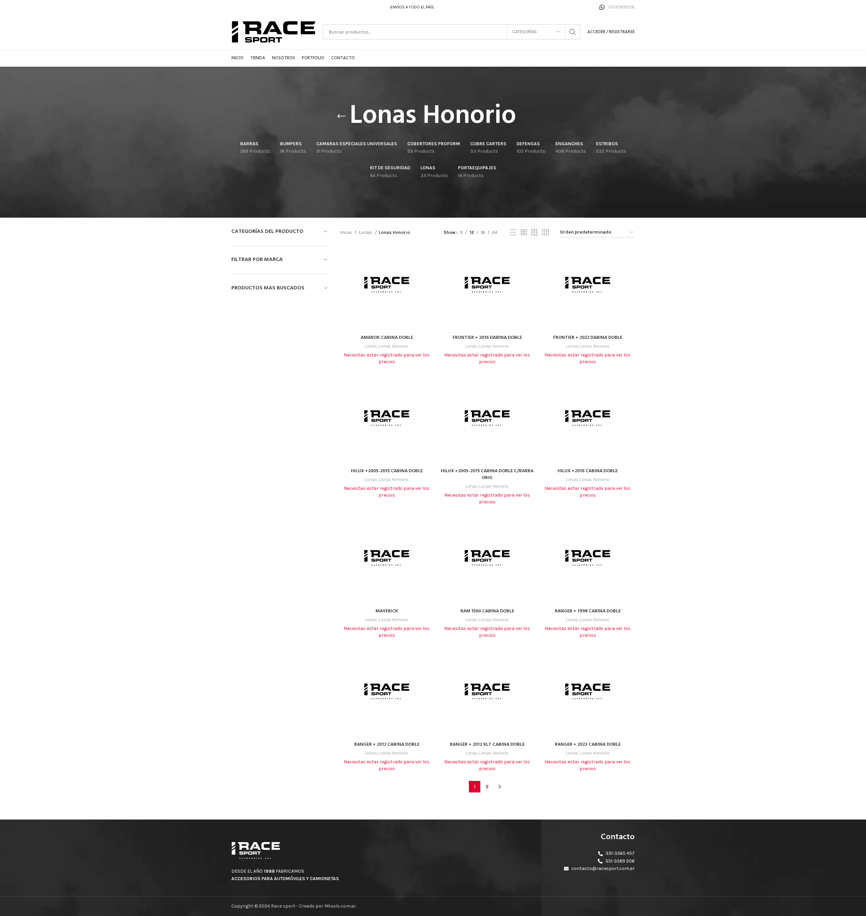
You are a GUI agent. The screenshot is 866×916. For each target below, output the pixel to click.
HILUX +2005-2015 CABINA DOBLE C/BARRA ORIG (487, 474)
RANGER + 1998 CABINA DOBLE (588, 611)
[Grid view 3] (534, 232)
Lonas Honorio (393, 346)
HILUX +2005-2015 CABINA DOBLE (387, 471)
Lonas (366, 232)
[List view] (513, 232)
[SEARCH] (572, 32)
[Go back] (341, 116)
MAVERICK (386, 611)
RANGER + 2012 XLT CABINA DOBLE (487, 744)
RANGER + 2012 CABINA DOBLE (386, 744)
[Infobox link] (617, 7)
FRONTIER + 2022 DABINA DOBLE (587, 338)
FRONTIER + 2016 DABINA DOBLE (487, 338)
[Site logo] (273, 31)
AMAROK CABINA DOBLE (387, 338)
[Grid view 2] (524, 232)
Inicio (346, 232)
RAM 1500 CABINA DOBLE (487, 611)
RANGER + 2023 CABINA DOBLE (588, 744)
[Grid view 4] (545, 232)
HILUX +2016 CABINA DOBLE (587, 471)
